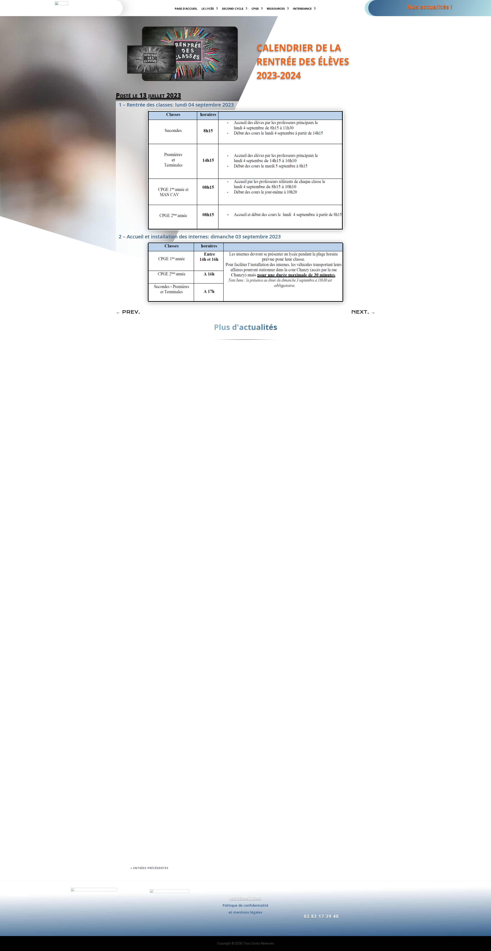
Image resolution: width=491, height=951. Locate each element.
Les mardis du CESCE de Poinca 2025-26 (171, 498)
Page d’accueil (186, 8)
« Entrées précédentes (149, 868)
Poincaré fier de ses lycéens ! (162, 840)
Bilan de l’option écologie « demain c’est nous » (181, 675)
